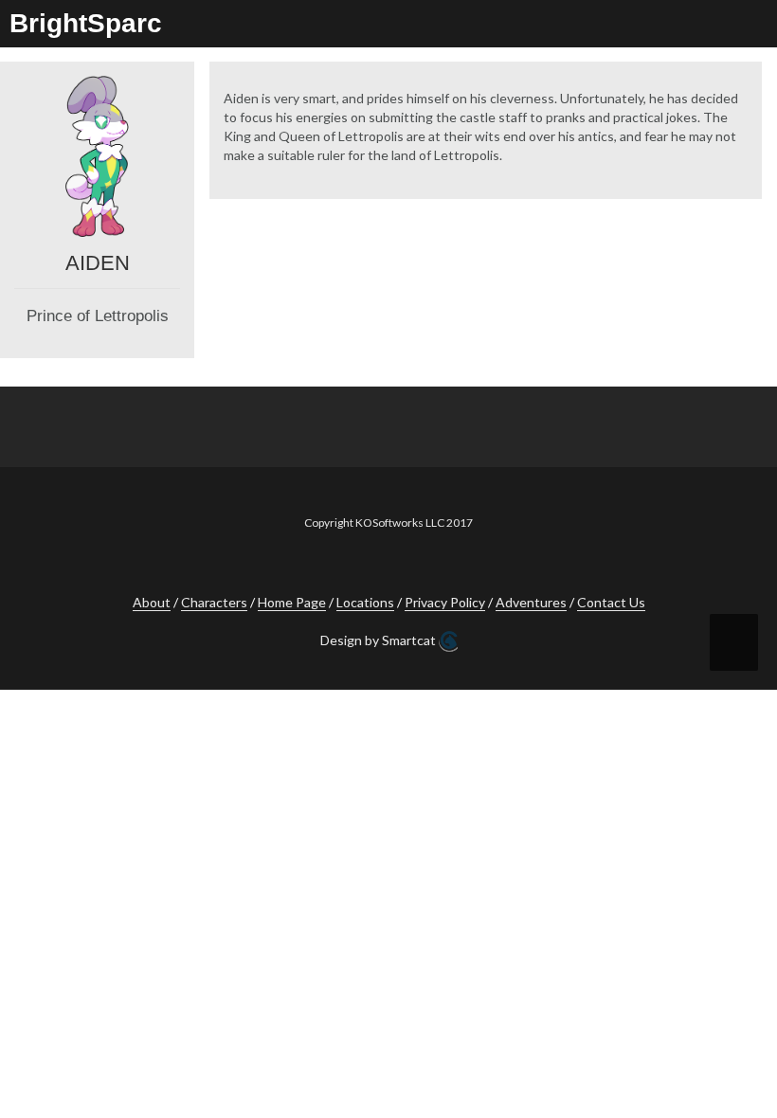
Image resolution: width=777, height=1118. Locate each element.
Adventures (531, 602)
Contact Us (611, 602)
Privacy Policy (445, 602)
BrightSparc (85, 23)
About (152, 602)
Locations (365, 602)
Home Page (292, 602)
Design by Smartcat (379, 640)
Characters (214, 602)
